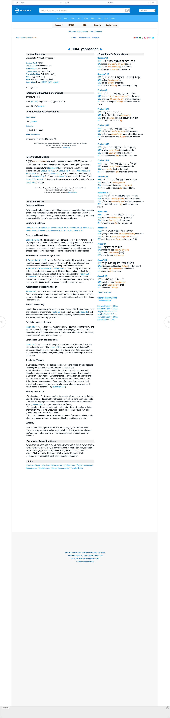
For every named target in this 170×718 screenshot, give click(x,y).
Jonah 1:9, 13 (66, 230)
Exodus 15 (83, 312)
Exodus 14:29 (103, 144)
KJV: (99, 66)
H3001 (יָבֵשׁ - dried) (49, 82)
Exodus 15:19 (64, 171)
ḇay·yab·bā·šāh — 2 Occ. (107, 317)
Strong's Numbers (67, 465)
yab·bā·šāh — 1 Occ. (105, 319)
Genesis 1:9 (38, 176)
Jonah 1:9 (62, 176)
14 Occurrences (104, 292)
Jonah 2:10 (78, 230)
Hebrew (29, 37)
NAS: (99, 64)
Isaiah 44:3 (30, 182)
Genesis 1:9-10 (32, 240)
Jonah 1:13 (30, 179)
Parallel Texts (77, 468)
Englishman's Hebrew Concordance (54, 468)
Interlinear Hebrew (50, 465)
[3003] (3, 327)
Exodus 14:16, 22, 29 (60, 228)
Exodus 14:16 (47, 171)
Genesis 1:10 (103, 74)
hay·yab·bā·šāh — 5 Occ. (107, 309)
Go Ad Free (5, 708)
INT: (99, 69)
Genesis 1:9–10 (33, 228)
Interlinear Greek (33, 465)
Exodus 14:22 (103, 125)
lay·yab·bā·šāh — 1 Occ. (107, 311)
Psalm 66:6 (31, 173)
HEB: (99, 61)
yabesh (34, 101)
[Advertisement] (85, 516)
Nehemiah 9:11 (83, 171)
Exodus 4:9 (53, 168)
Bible (17, 37)
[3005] (167, 327)
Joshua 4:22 (55, 173)
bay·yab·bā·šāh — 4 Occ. (107, 306)
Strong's (23, 37)
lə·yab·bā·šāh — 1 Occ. (106, 314)
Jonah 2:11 (41, 179)
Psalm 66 (56, 312)
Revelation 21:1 (58, 387)
